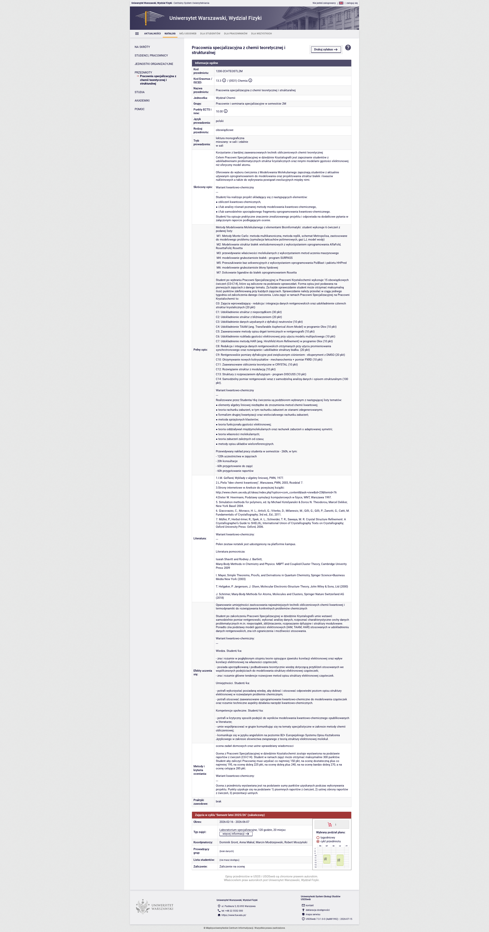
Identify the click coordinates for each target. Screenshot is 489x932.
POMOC (140, 109)
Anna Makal (246, 842)
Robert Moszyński (295, 842)
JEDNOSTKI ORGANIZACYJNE (154, 64)
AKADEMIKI (142, 100)
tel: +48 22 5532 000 (232, 910)
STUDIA (140, 92)
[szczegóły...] (336, 824)
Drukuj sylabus (323, 49)
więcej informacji (233, 833)
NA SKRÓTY (142, 47)
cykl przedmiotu (330, 841)
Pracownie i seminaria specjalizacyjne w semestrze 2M (251, 103)
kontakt (310, 905)
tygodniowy (327, 837)
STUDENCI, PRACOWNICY (151, 55)
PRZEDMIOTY (143, 72)
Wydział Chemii (225, 98)
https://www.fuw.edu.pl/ (234, 915)
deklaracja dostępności (318, 910)
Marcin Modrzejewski (269, 842)
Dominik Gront (228, 842)
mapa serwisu (313, 914)
